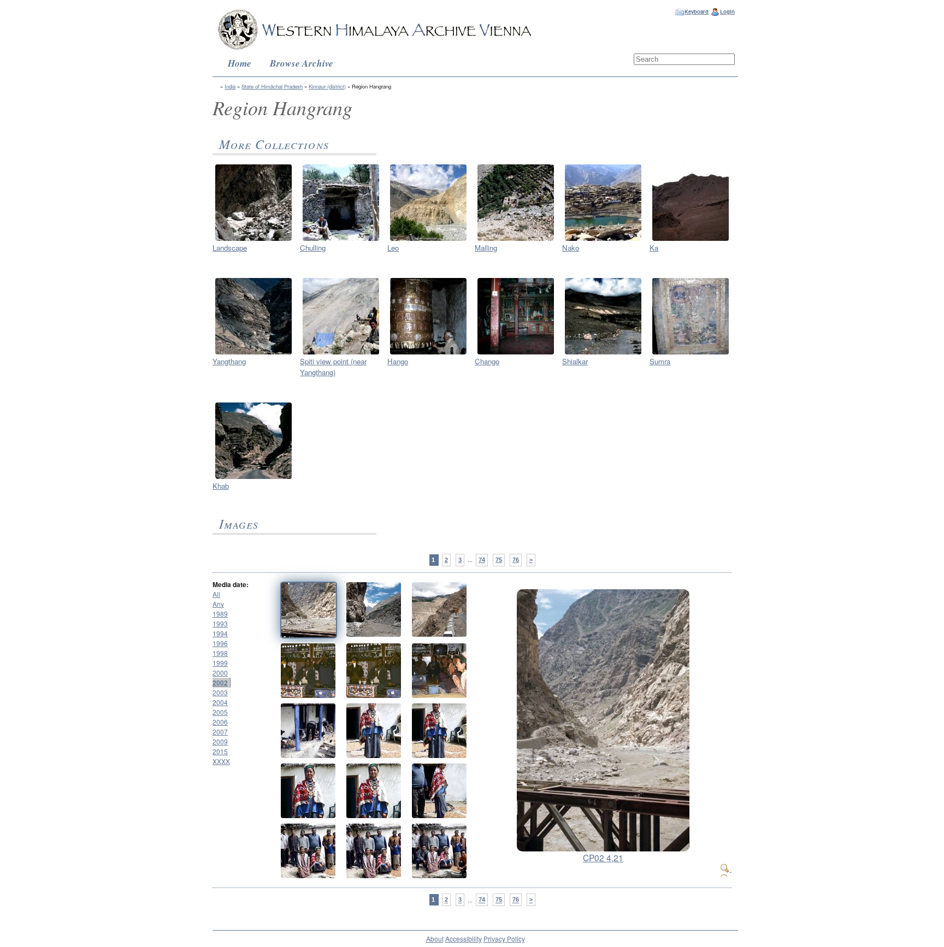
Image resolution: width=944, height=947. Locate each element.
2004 (220, 702)
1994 (220, 633)
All (216, 594)
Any (218, 603)
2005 (220, 712)
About (435, 938)
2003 (220, 692)
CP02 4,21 (603, 857)
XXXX (221, 761)
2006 (220, 721)
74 (482, 560)
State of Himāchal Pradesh (272, 86)
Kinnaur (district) (327, 86)
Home (239, 63)
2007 (220, 731)
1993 (220, 623)
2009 (220, 741)
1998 (220, 653)
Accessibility (463, 938)
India (230, 86)
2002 (220, 683)
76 (515, 560)
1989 (220, 613)
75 (498, 560)
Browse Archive (301, 63)
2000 (220, 672)
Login (727, 11)
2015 (220, 751)
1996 (220, 643)
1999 (220, 662)
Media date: (231, 584)
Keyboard (697, 11)
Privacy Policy (504, 938)
